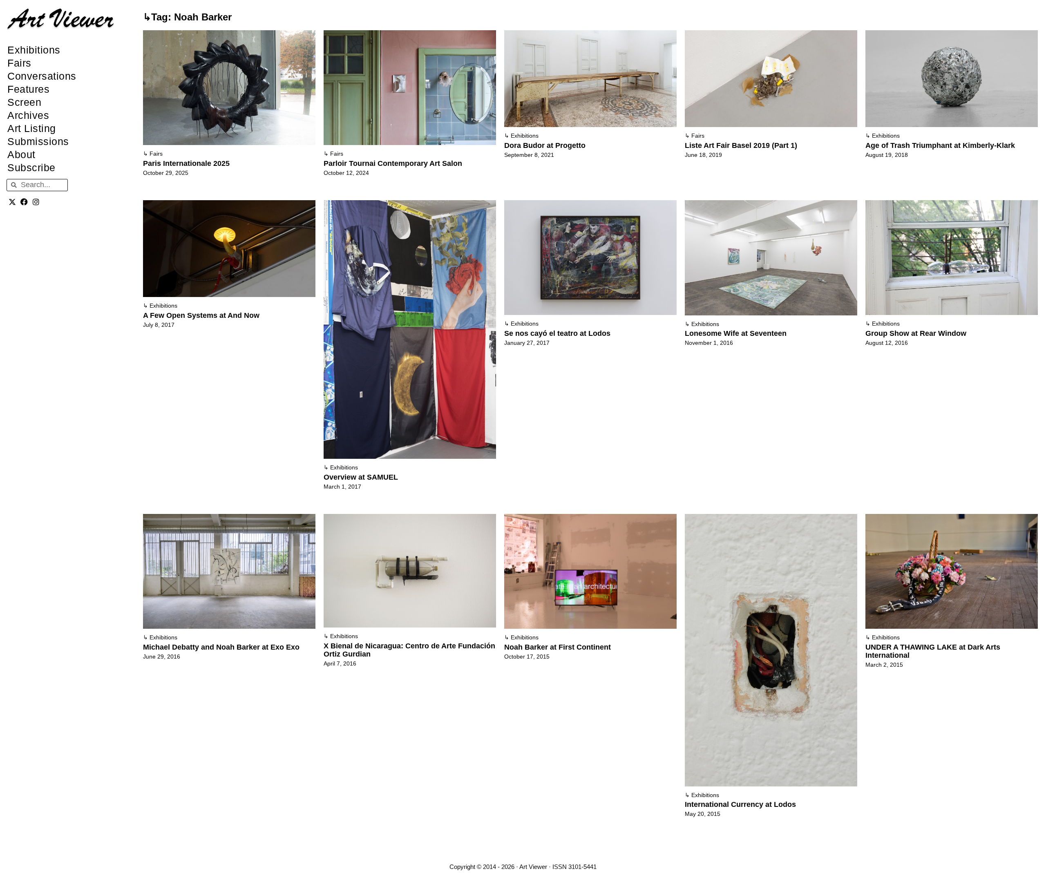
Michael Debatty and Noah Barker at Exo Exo (221, 647)
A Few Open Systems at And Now (201, 315)
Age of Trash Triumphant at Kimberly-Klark (940, 145)
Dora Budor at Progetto (545, 145)
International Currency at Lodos (740, 804)
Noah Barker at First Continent (557, 647)
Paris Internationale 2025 (186, 163)
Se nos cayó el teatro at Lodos (557, 333)
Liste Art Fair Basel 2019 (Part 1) (741, 145)
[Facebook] (24, 202)
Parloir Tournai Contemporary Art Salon (393, 163)
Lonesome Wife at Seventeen (736, 333)
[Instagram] (36, 202)
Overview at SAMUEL (361, 477)
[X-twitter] (12, 202)
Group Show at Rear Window (915, 333)
